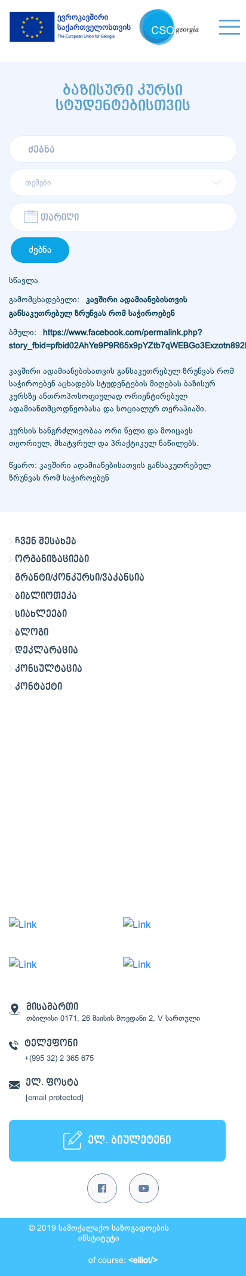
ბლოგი (31, 632)
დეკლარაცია (46, 650)
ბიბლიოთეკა (46, 596)
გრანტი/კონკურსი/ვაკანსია (79, 578)
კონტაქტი (38, 687)
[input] (123, 216)
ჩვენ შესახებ (45, 541)
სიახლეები (41, 614)
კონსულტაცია (48, 669)
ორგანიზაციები (52, 559)
